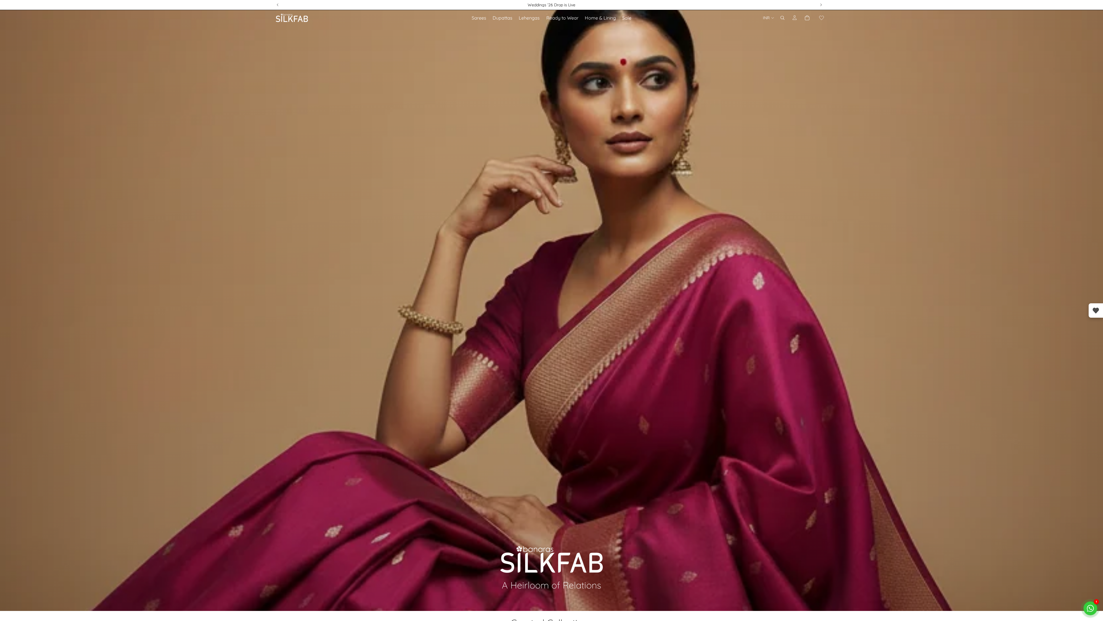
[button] (821, 17)
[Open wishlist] (1096, 310)
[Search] (782, 18)
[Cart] (807, 18)
